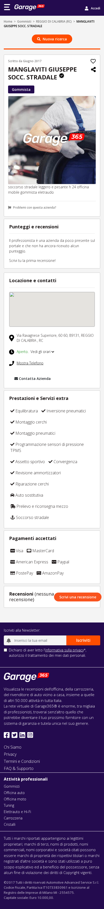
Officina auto (14, 792)
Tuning (9, 805)
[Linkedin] (22, 735)
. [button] (34, 351)
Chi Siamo (12, 747)
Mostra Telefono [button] (30, 363)
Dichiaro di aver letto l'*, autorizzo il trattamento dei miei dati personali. (47, 653)
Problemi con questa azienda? (34, 207)
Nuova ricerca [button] (55, 39)
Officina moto (15, 799)
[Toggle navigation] (7, 7)
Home (8, 21)
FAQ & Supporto (19, 768)
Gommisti (24, 21)
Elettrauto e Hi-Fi (17, 811)
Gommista (21, 89)
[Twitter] (14, 735)
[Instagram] (30, 735)
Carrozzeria (13, 818)
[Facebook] (7, 735)
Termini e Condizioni (22, 761)
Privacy (10, 754)
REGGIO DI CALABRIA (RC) (54, 21)
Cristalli (9, 824)
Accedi (95, 8)
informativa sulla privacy (64, 650)
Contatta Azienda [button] (35, 378)
